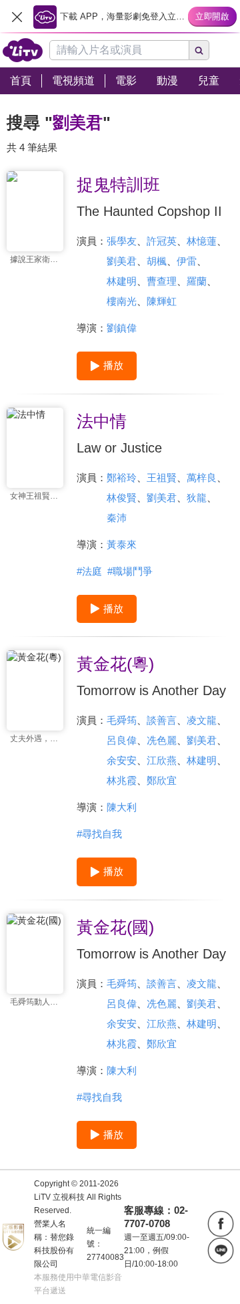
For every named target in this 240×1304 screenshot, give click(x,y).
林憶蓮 (202, 241)
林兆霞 (122, 780)
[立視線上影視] (23, 50)
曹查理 (162, 281)
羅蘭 (197, 281)
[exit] (16, 16)
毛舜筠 (122, 720)
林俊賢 (122, 497)
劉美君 (122, 261)
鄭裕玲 (122, 477)
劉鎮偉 (122, 328)
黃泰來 (122, 544)
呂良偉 (122, 740)
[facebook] (220, 1223)
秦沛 (117, 517)
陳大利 (122, 807)
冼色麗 (162, 740)
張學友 (122, 241)
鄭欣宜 (162, 780)
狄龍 (197, 497)
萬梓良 (202, 477)
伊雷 (187, 261)
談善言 (162, 720)
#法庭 (89, 571)
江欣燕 (162, 760)
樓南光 (122, 301)
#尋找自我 (99, 833)
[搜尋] (199, 50)
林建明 (122, 281)
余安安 (122, 760)
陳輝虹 (162, 301)
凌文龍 (202, 720)
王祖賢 (162, 477)
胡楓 (157, 261)
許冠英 (162, 241)
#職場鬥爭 (130, 571)
